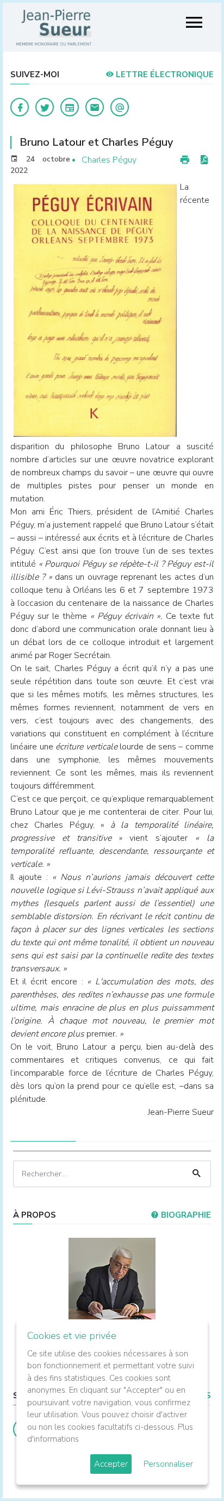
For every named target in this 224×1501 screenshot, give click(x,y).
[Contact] (94, 107)
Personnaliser (168, 1464)
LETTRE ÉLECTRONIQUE (164, 74)
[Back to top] (190, 1467)
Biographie (185, 1215)
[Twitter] (44, 107)
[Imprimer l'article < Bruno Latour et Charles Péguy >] (184, 160)
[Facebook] (19, 107)
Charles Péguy (109, 160)
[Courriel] (119, 107)
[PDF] (203, 160)
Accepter (111, 1464)
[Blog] (69, 107)
